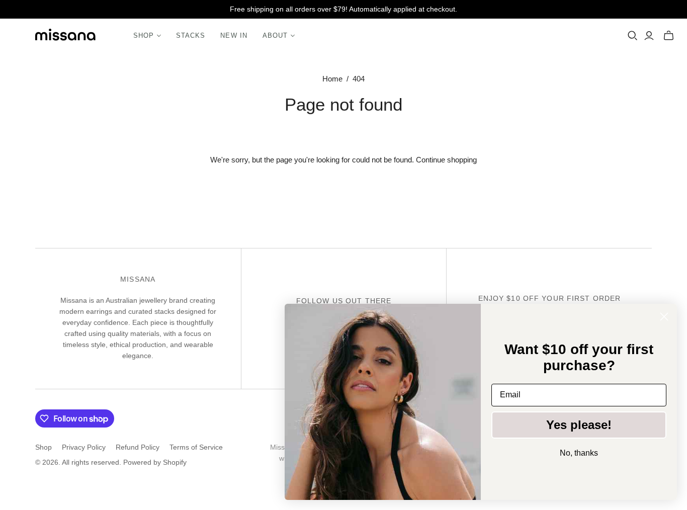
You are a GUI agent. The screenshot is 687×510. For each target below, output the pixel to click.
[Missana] (65, 36)
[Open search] (633, 36)
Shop (43, 447)
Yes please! (579, 425)
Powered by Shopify (155, 462)
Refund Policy (137, 447)
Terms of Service (196, 447)
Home (332, 78)
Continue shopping (446, 159)
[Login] (649, 35)
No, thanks (579, 453)
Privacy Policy (84, 447)
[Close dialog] (664, 316)
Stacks (190, 35)
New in (233, 35)
